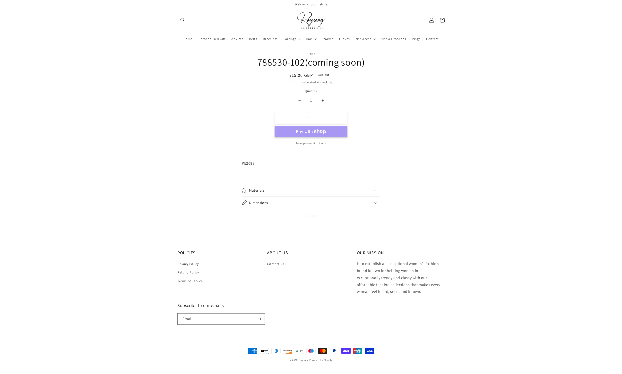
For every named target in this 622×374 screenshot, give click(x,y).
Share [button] (313, 215)
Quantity (311, 91)
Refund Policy (188, 272)
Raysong (304, 360)
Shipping (295, 82)
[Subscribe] (259, 319)
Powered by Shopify (321, 360)
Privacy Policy (188, 264)
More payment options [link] (311, 143)
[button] (182, 20)
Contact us (275, 264)
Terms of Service (190, 281)
